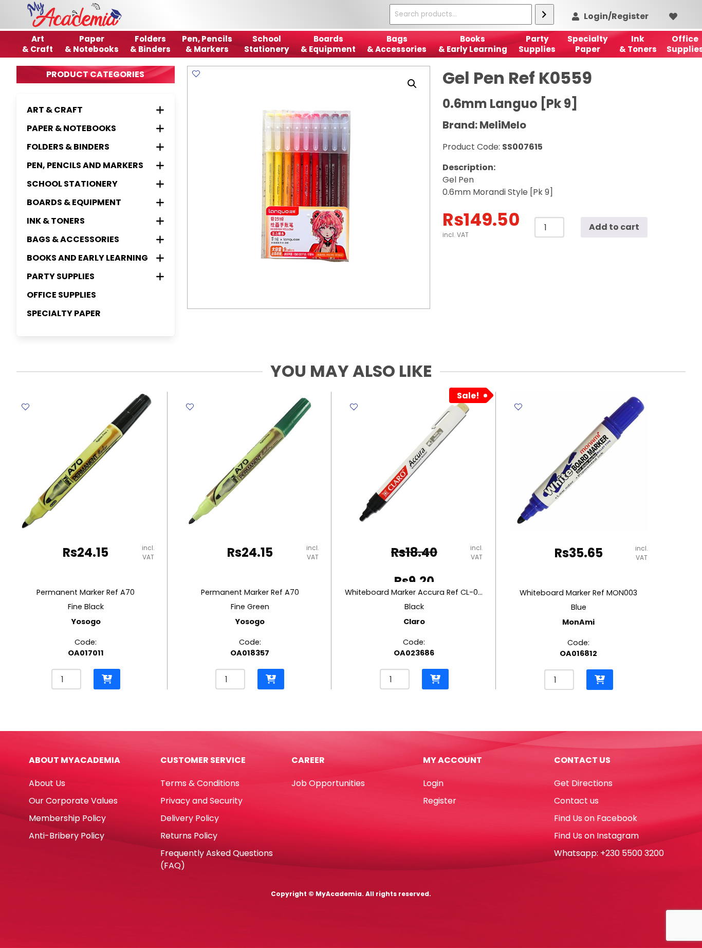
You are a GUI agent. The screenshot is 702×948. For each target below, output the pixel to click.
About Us (47, 783)
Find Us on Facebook (595, 818)
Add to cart (614, 227)
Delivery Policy (189, 818)
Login (433, 783)
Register (439, 801)
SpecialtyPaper (587, 43)
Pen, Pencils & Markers (207, 43)
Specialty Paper (64, 313)
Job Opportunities (328, 783)
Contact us (576, 801)
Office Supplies (61, 295)
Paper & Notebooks (92, 43)
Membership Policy (67, 818)
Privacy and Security (201, 801)
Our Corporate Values (73, 801)
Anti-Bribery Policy (66, 836)
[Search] (544, 14)
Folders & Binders (150, 43)
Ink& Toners (638, 43)
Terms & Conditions (199, 783)
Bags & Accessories (397, 43)
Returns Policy (188, 836)
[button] (412, 84)
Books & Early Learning (472, 43)
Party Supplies (537, 43)
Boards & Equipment (328, 43)
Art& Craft (37, 43)
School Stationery (266, 43)
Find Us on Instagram (596, 836)
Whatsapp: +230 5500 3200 (609, 853)
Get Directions (583, 783)
